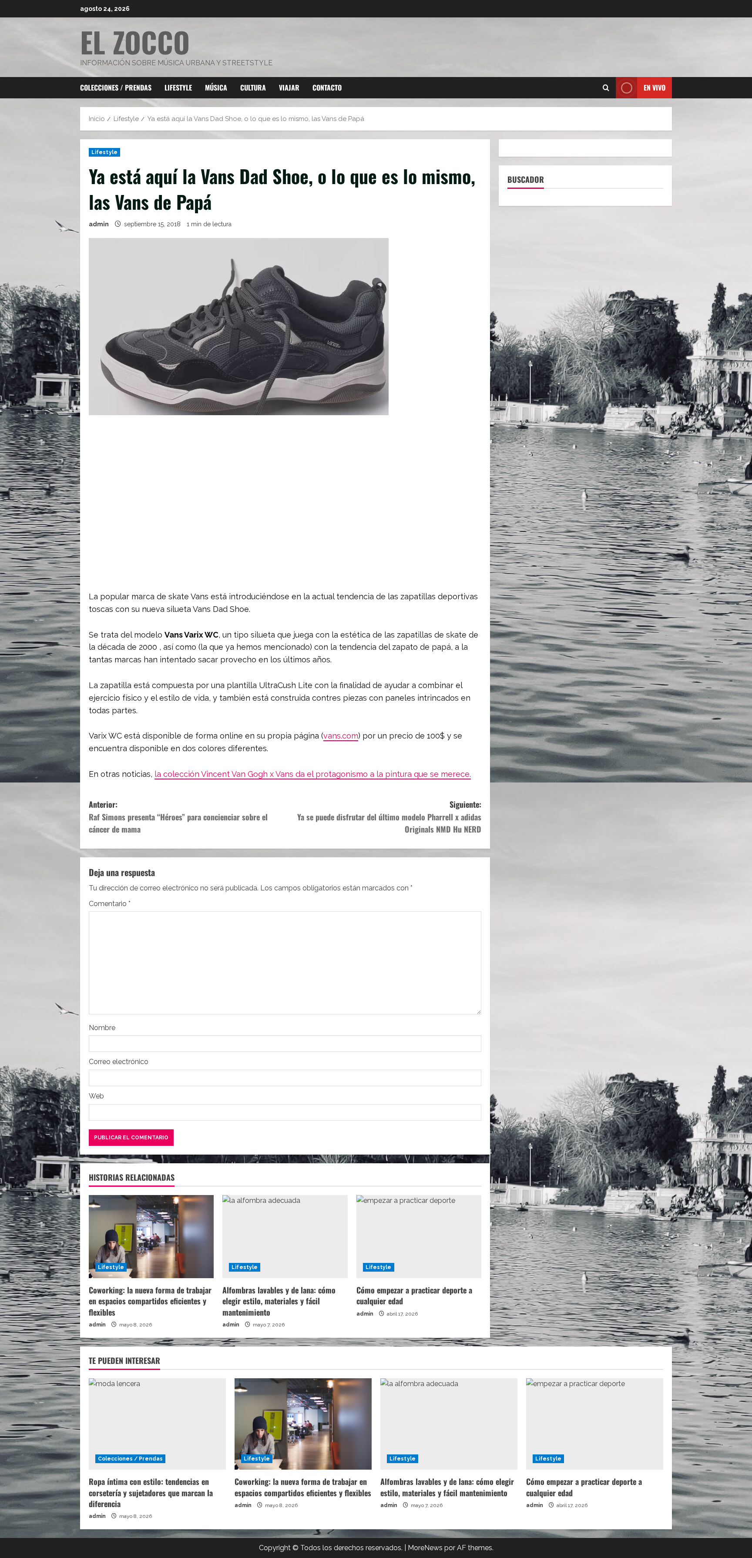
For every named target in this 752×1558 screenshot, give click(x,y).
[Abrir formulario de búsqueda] (606, 88)
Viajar (289, 87)
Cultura (253, 87)
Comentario (110, 904)
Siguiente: (389, 817)
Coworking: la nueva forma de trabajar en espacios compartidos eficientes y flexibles (150, 1300)
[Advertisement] (285, 504)
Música (216, 87)
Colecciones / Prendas (115, 87)
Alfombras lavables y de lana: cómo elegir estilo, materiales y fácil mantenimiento (279, 1300)
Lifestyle (178, 87)
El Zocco (135, 41)
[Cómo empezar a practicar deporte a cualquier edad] (418, 1237)
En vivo (654, 87)
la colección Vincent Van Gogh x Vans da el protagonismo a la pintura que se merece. (312, 774)
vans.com (340, 735)
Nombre (102, 1028)
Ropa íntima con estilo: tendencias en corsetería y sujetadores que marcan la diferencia (151, 1492)
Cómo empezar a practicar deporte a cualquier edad (414, 1295)
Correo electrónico (118, 1062)
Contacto (327, 87)
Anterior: (178, 817)
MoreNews (425, 1548)
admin (99, 224)
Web (96, 1096)
